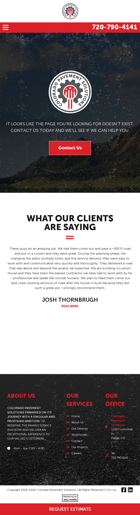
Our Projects (79, 447)
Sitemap (111, 490)
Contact (76, 441)
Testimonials (79, 434)
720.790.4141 (119, 457)
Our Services (79, 428)
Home (75, 416)
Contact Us (70, 148)
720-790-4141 (114, 27)
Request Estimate (70, 509)
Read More (70, 306)
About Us (77, 422)
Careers (76, 453)
